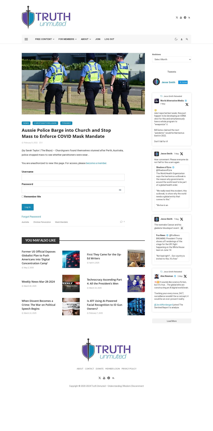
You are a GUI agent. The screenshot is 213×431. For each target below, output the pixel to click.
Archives (156, 54)
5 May (180, 276)
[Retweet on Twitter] (161, 96)
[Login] (181, 39)
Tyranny (66, 123)
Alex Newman (166, 276)
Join (97, 39)
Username (27, 171)
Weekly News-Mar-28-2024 (38, 281)
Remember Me (32, 196)
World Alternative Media (172, 101)
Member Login (112, 369)
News (26, 123)
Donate (100, 369)
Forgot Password (31, 216)
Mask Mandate (61, 222)
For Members (66, 39)
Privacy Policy (129, 369)
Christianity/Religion (45, 123)
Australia (25, 222)
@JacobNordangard (163, 305)
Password (27, 184)
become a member (96, 163)
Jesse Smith (166, 153)
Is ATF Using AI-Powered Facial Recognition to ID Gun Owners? (104, 304)
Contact (89, 369)
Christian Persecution (42, 222)
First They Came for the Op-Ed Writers (104, 256)
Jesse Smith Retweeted (173, 96)
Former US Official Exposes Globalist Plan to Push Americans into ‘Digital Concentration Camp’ (38, 257)
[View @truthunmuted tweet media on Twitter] (182, 228)
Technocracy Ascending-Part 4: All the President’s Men (104, 281)
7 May (162, 104)
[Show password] (120, 189)
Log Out (109, 39)
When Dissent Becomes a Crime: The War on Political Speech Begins (38, 304)
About (85, 39)
